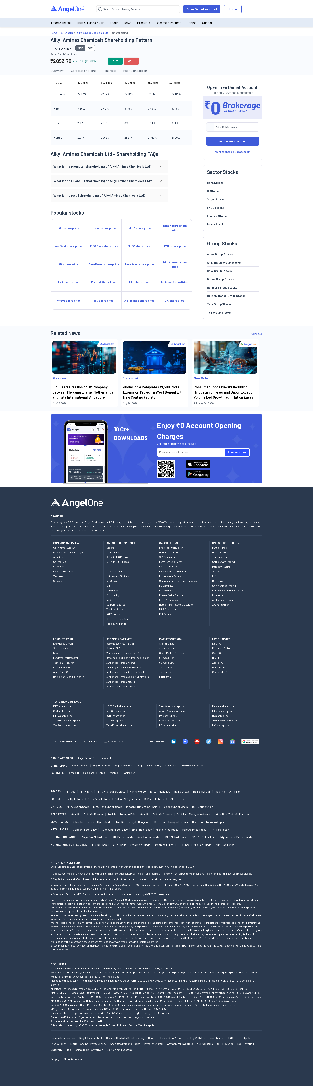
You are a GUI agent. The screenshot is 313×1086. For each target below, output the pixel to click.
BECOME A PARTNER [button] (119, 639)
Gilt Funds (184, 844)
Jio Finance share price (224, 720)
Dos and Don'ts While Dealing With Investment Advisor (192, 1038)
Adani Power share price (172, 711)
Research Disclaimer (63, 1038)
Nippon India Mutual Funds (236, 837)
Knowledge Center (63, 643)
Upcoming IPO (114, 571)
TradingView (128, 772)
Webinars (58, 576)
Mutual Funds (113, 552)
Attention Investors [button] (66, 862)
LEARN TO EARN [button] (63, 639)
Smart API (171, 765)
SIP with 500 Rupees (117, 561)
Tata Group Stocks (219, 304)
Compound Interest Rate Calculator (178, 580)
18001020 (93, 741)
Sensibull (74, 772)
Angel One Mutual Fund (95, 837)
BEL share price (167, 725)
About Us (58, 557)
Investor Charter (153, 1043)
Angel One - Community (66, 672)
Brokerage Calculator (171, 547)
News (127, 23)
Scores (152, 1038)
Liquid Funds (118, 844)
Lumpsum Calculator (170, 561)
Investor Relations (63, 571)
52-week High (166, 657)
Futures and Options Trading (228, 590)
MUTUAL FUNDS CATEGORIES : (69, 844)
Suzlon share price (63, 711)
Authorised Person (222, 599)
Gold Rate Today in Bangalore (233, 814)
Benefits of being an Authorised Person (127, 657)
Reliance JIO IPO (221, 648)
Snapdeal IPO (219, 672)
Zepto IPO (217, 662)
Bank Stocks (215, 182)
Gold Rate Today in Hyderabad (194, 814)
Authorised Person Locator (121, 686)
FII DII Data (165, 676)
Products (143, 23)
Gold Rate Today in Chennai (156, 814)
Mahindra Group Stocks (222, 287)
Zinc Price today (142, 829)
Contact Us (59, 561)
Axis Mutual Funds (148, 837)
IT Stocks (213, 191)
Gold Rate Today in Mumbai (87, 814)
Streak (102, 772)
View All (256, 333)
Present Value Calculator (172, 595)
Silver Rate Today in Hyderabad (91, 822)
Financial (109, 71)
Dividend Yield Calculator (172, 571)
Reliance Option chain (175, 806)
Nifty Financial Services (111, 791)
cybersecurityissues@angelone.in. (154, 1013)
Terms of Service (138, 1025)
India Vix (220, 791)
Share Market (219, 571)
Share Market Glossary (171, 653)
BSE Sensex (181, 791)
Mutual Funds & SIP (90, 23)
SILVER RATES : (60, 821)
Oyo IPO (216, 653)
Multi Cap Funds (224, 844)
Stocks (110, 547)
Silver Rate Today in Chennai (171, 822)
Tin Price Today (219, 829)
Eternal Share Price (169, 720)
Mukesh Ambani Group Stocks (226, 295)
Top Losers (165, 672)
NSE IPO (216, 643)
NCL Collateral (205, 1043)
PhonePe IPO (219, 667)
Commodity (112, 595)
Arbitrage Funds (164, 844)
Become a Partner (168, 23)
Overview (57, 71)
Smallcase (88, 772)
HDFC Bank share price (118, 706)
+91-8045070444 (110, 1013)
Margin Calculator (169, 552)
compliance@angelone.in (140, 1004)
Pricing (191, 23)
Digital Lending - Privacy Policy (88, 1043)
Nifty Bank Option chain (107, 806)
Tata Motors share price (66, 720)
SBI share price (114, 720)
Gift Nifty (234, 791)
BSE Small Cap (202, 791)
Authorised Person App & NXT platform (127, 676)
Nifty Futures (75, 799)
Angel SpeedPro (123, 765)
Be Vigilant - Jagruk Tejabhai (69, 676)
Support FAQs (115, 741)
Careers (57, 580)
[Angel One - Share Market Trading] (68, 9)
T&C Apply (244, 1038)
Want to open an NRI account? (233, 151)
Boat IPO (217, 657)
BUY (115, 61)
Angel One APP (80, 765)
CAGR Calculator (168, 566)
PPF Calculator (167, 609)
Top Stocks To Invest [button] (68, 701)
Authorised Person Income (120, 662)
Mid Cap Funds (202, 844)
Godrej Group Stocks (220, 279)
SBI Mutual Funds (122, 837)
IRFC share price (62, 706)
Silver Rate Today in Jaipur (208, 822)
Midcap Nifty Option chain (141, 806)
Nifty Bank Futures (99, 799)
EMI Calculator (167, 614)
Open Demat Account (202, 9)
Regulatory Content (90, 1038)
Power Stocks (216, 224)
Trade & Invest (61, 23)
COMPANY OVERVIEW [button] (66, 543)
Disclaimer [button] (58, 964)
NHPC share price (116, 711)
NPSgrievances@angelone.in (66, 1009)
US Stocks (112, 580)
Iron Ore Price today (194, 829)
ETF (108, 585)
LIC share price (220, 725)
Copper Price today (85, 829)
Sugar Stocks (216, 199)
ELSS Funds (99, 844)
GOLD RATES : (59, 814)
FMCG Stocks (215, 207)
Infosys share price (222, 711)
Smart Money (60, 648)
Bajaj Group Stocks (219, 270)
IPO (214, 576)
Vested (114, 772)
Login (233, 9)
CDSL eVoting (225, 1043)
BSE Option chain (202, 806)
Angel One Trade (101, 765)
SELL (131, 61)
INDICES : (56, 791)
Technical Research (63, 662)
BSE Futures (176, 799)
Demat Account (220, 552)
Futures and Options (117, 576)
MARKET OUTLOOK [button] (170, 639)
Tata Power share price (119, 725)
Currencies (112, 590)
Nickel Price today (167, 829)
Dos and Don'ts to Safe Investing (125, 1038)
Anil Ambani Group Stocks (224, 262)
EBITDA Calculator (169, 599)
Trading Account (221, 557)
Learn (114, 23)
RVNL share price (115, 715)
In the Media (59, 566)
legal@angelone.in (145, 1017)
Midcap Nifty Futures (127, 799)
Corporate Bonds (115, 604)
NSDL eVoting (245, 1043)
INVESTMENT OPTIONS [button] (120, 543)
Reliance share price (223, 706)
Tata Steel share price (171, 706)
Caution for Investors (119, 1049)
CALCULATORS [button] (168, 543)
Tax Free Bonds (114, 609)
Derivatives (218, 580)
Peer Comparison (135, 71)
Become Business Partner (120, 643)
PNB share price (168, 715)
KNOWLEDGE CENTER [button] (225, 543)
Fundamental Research (65, 657)
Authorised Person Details (120, 681)
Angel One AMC (86, 758)
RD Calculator (166, 590)
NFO (108, 566)
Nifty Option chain (78, 806)
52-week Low (166, 662)
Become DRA (113, 648)
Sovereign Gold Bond (117, 618)
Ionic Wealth (105, 758)
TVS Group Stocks (219, 312)
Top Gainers (165, 667)
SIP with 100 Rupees (117, 557)
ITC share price (220, 715)
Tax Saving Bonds (116, 623)
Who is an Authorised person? (122, 653)
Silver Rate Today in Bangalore (132, 822)
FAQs (231, 1038)
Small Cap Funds (140, 844)
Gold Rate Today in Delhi (122, 814)
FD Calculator (166, 585)
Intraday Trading (221, 566)
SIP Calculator (167, 557)
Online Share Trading (223, 561)
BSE (90, 48)
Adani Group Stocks (220, 254)
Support (208, 23)
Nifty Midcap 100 (160, 791)
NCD (108, 599)
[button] (109, 166)
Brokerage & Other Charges (68, 552)
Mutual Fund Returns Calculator (176, 604)
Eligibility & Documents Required (123, 667)
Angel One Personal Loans (125, 1043)
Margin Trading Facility (148, 765)
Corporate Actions (83, 71)
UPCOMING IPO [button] (221, 639)
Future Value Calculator (172, 576)
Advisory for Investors (180, 1043)
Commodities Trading (224, 585)
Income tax (218, 595)
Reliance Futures (154, 799)
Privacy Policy (116, 1025)
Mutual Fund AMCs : (64, 837)
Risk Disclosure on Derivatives (85, 1049)
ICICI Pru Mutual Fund (203, 837)
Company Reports (63, 667)
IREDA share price (62, 715)
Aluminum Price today (114, 829)
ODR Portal (57, 1049)
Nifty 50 (71, 791)
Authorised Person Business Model (125, 672)
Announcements (168, 648)
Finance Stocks (217, 216)
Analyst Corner (220, 604)
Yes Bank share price (64, 725)
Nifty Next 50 (138, 791)
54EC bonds (113, 614)
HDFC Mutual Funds (175, 837)
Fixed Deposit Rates (192, 765)
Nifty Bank (86, 791)
